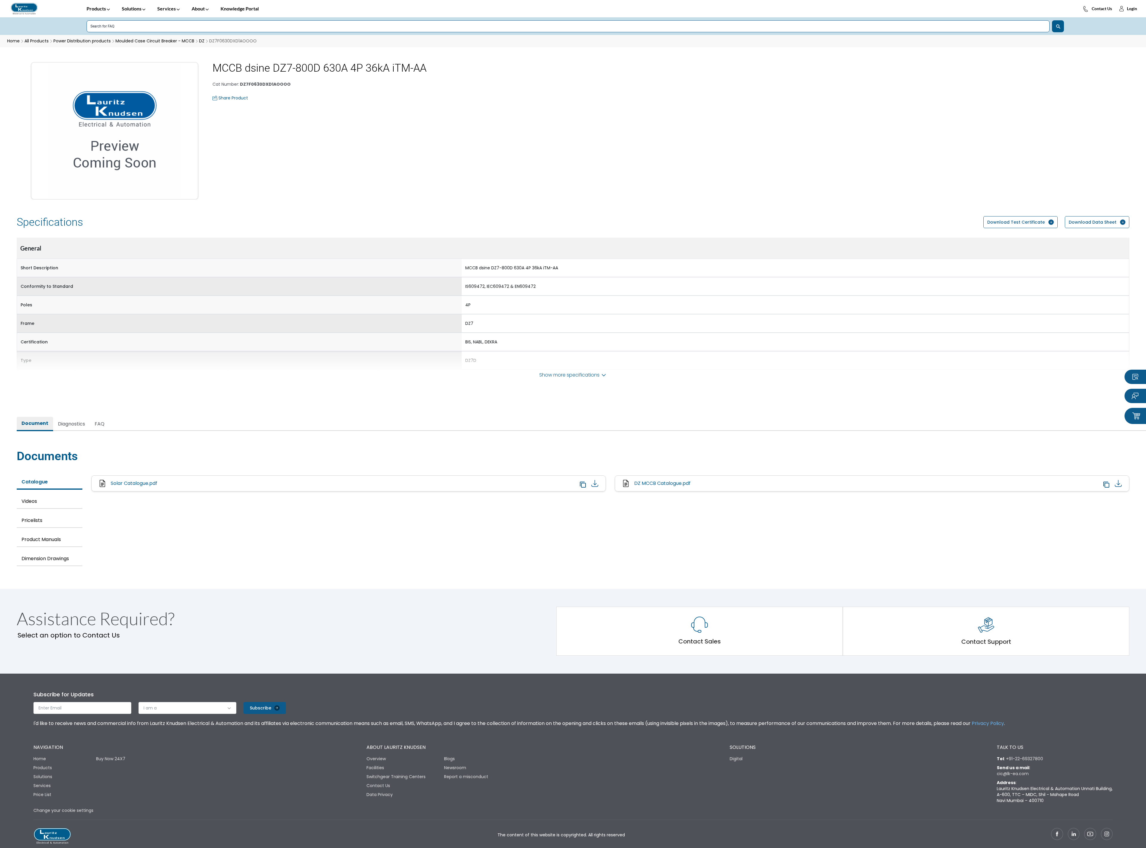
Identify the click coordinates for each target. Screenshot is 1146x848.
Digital (736, 759)
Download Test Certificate (1016, 222)
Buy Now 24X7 (110, 759)
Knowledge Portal (240, 8)
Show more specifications (569, 374)
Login (1132, 8)
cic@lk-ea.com (1013, 774)
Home (39, 759)
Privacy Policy (988, 723)
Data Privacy (379, 795)
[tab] (35, 424)
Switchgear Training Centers (396, 777)
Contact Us (1102, 8)
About (198, 8)
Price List (42, 795)
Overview (376, 759)
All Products (36, 41)
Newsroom (455, 768)
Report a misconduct (466, 777)
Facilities (375, 768)
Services (166, 8)
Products (96, 8)
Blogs (449, 759)
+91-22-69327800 (1024, 759)
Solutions (131, 8)
